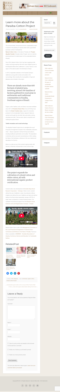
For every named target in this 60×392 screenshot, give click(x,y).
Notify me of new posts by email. (17, 354)
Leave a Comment (33, 29)
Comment (10, 303)
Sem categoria (14, 278)
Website (9, 336)
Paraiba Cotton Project (12, 280)
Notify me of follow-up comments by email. (20, 349)
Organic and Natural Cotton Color (7, 6)
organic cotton (31, 278)
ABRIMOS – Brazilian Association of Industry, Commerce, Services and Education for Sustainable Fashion (21, 236)
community (24, 278)
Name (9, 322)
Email (9, 329)
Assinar (48, 55)
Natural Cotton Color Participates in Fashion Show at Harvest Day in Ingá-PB (49, 120)
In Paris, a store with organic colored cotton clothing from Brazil (22, 286)
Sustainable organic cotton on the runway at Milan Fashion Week (21, 284)
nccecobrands (23, 29)
